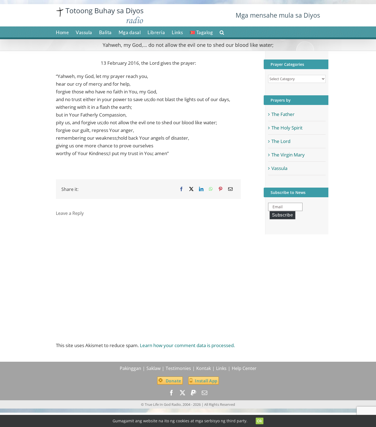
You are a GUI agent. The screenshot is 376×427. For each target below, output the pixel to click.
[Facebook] (181, 189)
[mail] (204, 393)
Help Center (244, 368)
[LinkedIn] (201, 189)
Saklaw (153, 368)
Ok (259, 420)
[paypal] (193, 393)
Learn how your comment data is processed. (187, 345)
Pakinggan (130, 368)
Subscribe (282, 215)
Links (221, 368)
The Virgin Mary (288, 155)
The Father (283, 114)
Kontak (203, 368)
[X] (191, 189)
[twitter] (182, 393)
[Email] (230, 189)
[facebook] (171, 393)
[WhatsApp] (211, 189)
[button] (222, 31)
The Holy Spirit (287, 128)
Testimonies (178, 368)
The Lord (280, 141)
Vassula (279, 168)
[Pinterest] (220, 189)
